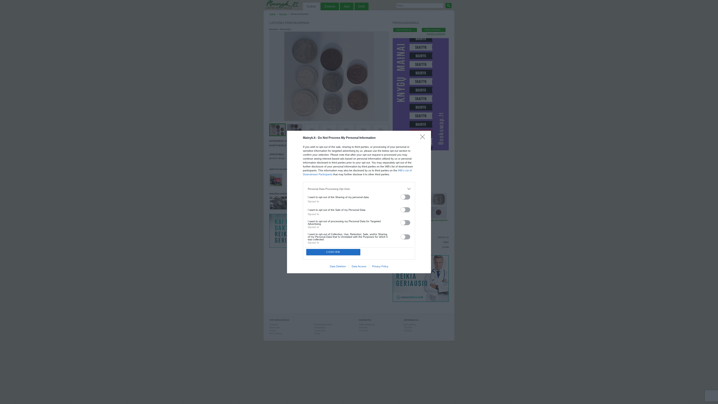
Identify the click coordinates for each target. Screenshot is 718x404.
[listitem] (359, 189)
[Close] (423, 138)
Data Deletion (338, 266)
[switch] (405, 197)
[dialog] (359, 202)
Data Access (359, 266)
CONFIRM (333, 252)
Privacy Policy (380, 266)
